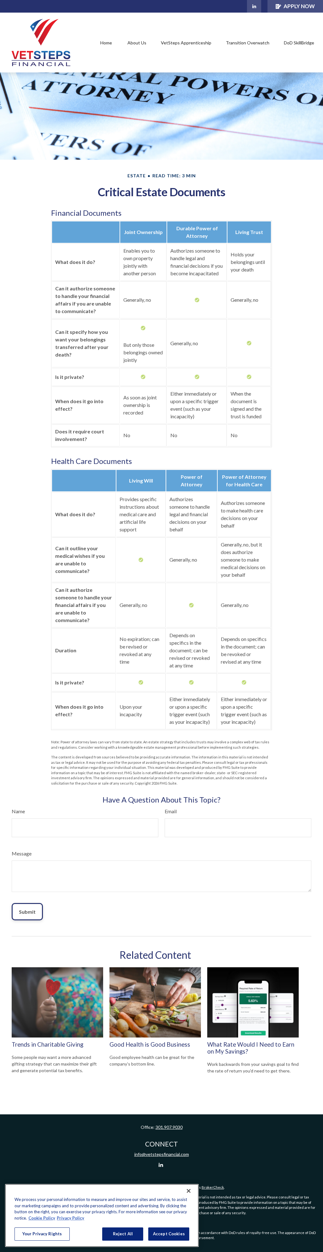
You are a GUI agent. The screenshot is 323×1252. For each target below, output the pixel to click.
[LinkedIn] (254, 6)
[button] (106, 43)
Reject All (123, 1233)
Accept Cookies (169, 1233)
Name (18, 811)
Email (171, 811)
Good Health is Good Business (149, 1044)
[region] (102, 1215)
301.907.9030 (169, 1127)
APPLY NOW (299, 6)
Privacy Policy (70, 1218)
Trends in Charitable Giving (47, 1044)
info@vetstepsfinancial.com (161, 1154)
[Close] (189, 1191)
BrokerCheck (213, 1187)
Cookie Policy (41, 1218)
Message (22, 853)
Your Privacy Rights (42, 1233)
